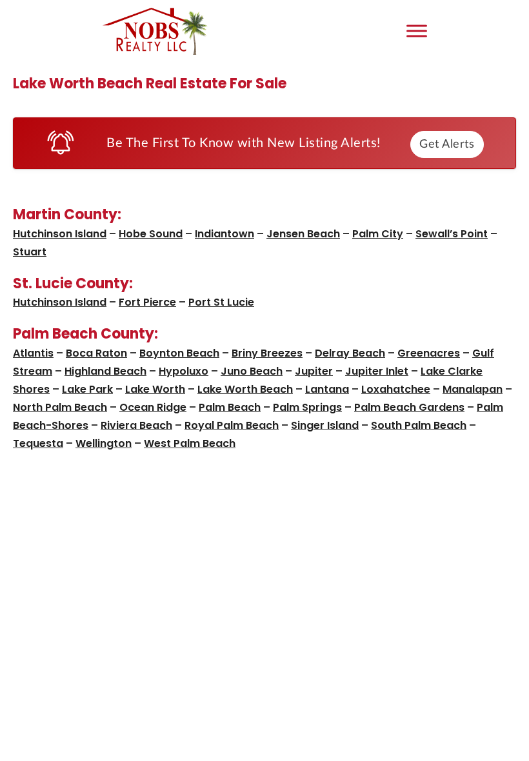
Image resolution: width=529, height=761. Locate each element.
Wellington (103, 443)
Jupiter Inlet (376, 371)
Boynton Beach (179, 353)
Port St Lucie (221, 302)
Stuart (29, 251)
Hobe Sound (151, 233)
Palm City (377, 233)
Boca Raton (96, 353)
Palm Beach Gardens (409, 407)
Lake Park (87, 389)
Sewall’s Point (451, 233)
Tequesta (38, 443)
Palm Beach (230, 407)
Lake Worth (155, 389)
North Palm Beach (60, 407)
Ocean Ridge (152, 407)
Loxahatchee (395, 389)
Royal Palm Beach (232, 425)
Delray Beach (350, 353)
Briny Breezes (267, 353)
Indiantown (224, 233)
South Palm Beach (418, 425)
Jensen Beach (303, 233)
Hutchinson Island (59, 233)
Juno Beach (252, 371)
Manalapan (473, 389)
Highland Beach (105, 371)
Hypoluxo (183, 371)
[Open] (416, 31)
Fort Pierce (147, 302)
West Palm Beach (189, 443)
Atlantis (33, 353)
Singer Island (325, 425)
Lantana (327, 389)
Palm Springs (307, 407)
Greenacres (428, 353)
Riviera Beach (136, 425)
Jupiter (314, 371)
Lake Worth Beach (245, 389)
